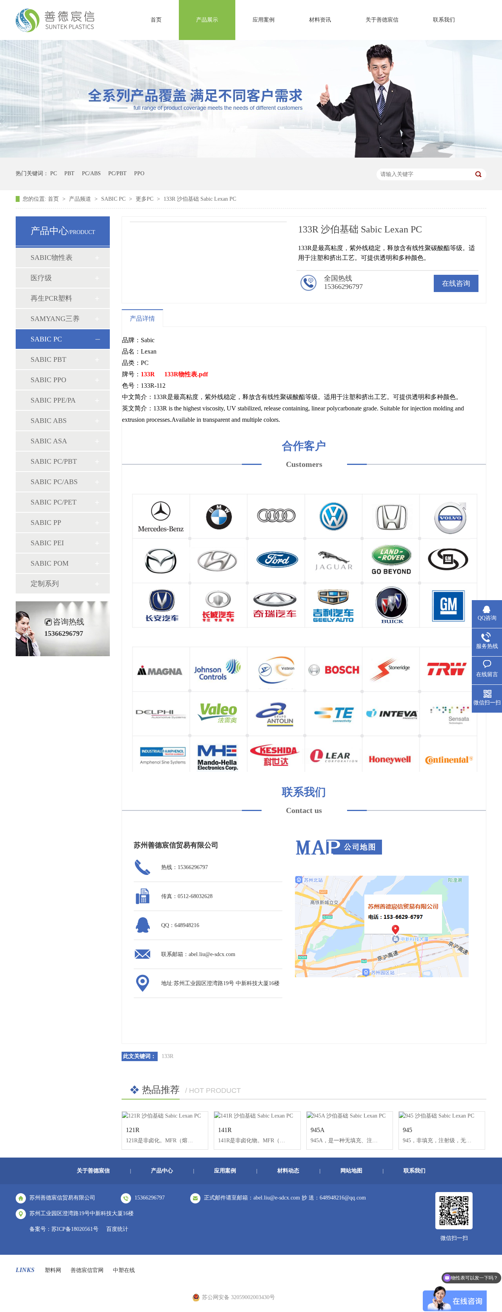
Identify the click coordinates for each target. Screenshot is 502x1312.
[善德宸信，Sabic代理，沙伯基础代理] (55, 30)
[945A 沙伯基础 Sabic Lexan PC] (350, 1116)
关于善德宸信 (382, 20)
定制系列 (45, 584)
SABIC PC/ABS (54, 482)
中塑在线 (124, 1270)
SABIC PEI (47, 543)
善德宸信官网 (87, 1270)
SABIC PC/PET (53, 502)
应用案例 (264, 20)
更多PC (145, 199)
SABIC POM (50, 563)
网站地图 (351, 1171)
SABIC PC (114, 199)
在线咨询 (456, 283)
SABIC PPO (48, 380)
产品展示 (207, 20)
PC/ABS (91, 173)
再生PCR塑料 (51, 298)
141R (225, 1130)
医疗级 (41, 278)
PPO (139, 173)
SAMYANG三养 (55, 319)
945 (407, 1130)
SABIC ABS (49, 421)
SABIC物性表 (52, 257)
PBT (69, 173)
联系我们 (444, 20)
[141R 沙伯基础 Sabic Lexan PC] (257, 1116)
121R (133, 1130)
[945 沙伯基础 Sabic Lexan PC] (442, 1116)
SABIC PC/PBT (54, 461)
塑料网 (53, 1270)
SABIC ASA (49, 441)
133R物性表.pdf (186, 374)
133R (148, 374)
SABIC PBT (48, 359)
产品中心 (162, 1171)
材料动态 (288, 1171)
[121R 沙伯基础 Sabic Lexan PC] (165, 1116)
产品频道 (81, 199)
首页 (156, 20)
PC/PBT (117, 173)
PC (53, 173)
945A (318, 1130)
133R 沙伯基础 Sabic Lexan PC (200, 199)
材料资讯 (320, 20)
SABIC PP (46, 522)
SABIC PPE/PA (53, 400)
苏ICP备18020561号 (74, 1229)
